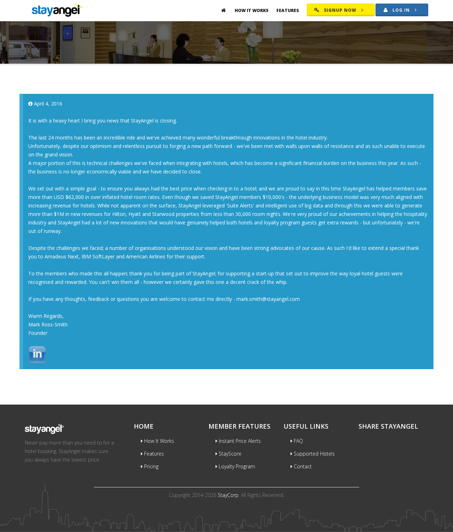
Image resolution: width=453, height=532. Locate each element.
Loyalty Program (237, 466)
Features (287, 10)
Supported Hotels (314, 453)
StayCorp (228, 495)
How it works (159, 440)
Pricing (151, 466)
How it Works (252, 10)
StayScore (230, 453)
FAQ (298, 440)
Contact (303, 466)
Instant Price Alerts (240, 440)
